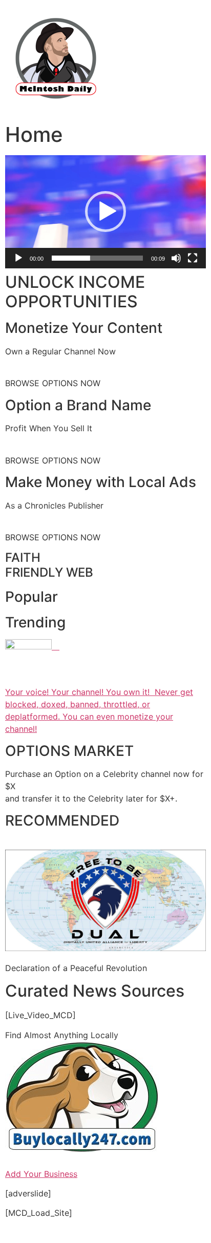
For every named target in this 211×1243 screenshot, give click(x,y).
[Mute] (176, 258)
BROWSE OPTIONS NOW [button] (52, 383)
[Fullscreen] (192, 258)
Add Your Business (41, 1174)
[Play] (18, 258)
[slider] (97, 258)
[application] (105, 211)
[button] (105, 211)
